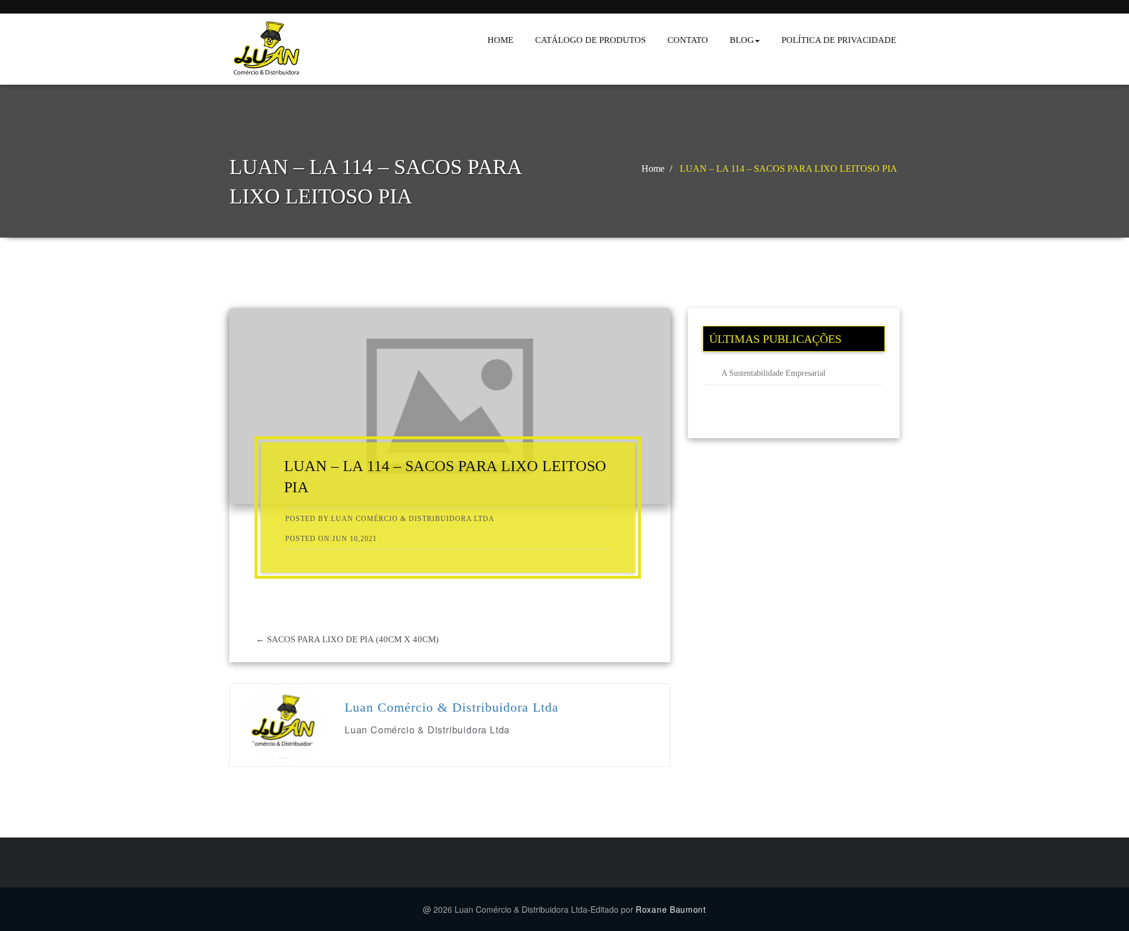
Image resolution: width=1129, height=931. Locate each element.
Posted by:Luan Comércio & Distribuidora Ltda (390, 519)
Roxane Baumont (671, 909)
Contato (687, 40)
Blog (742, 40)
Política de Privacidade (838, 40)
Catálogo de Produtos (590, 40)
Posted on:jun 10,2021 (331, 539)
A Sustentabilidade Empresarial (774, 373)
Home (500, 40)
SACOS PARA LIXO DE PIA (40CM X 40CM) (347, 639)
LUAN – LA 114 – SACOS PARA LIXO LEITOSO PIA (788, 168)
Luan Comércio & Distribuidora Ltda (452, 707)
